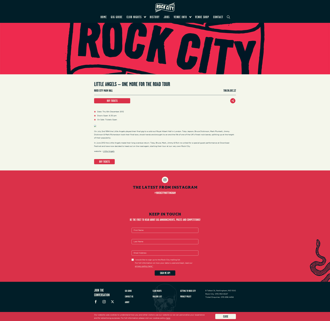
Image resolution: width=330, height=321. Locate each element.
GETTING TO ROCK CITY (188, 290)
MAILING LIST (157, 296)
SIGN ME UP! (165, 273)
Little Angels (108, 151)
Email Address (140, 253)
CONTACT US (129, 296)
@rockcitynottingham (165, 193)
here (168, 318)
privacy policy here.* (144, 266)
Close (225, 316)
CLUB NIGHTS (157, 290)
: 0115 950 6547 (216, 294)
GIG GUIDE (128, 290)
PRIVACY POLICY (185, 296)
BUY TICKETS (112, 100)
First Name (138, 230)
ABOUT (127, 302)
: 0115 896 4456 (219, 297)
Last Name (138, 241)
